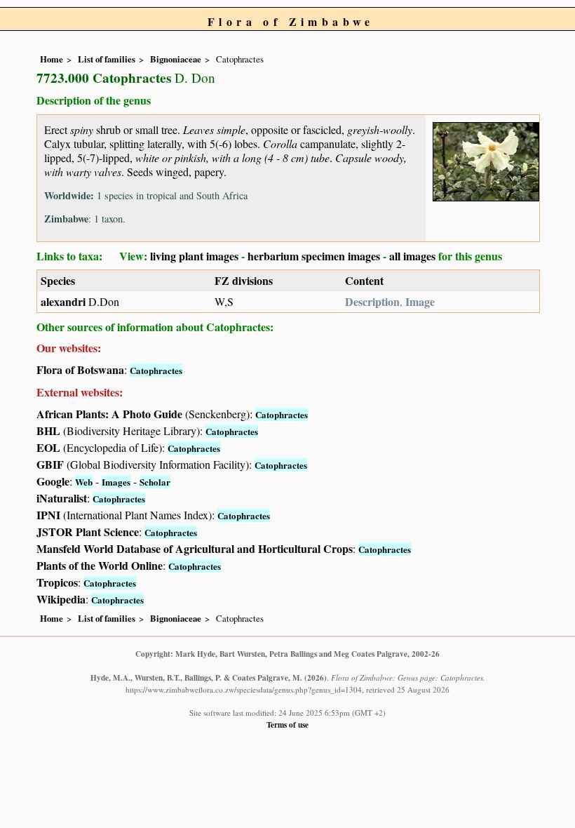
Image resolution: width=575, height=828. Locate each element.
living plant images (194, 256)
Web (84, 481)
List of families (106, 59)
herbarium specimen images (314, 256)
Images (116, 481)
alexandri (63, 301)
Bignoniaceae (175, 59)
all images (412, 256)
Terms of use (287, 724)
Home (51, 59)
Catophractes (156, 370)
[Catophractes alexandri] (486, 160)
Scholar (155, 481)
